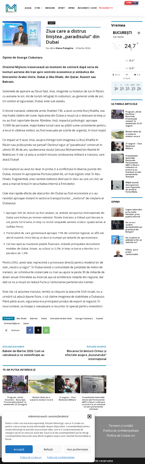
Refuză (48, 449)
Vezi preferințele (77, 449)
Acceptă (19, 449)
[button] (89, 416)
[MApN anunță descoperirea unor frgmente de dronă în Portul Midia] (117, 185)
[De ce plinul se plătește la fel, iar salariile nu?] (117, 240)
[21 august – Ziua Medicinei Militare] (67, 384)
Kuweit (99, 318)
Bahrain (34, 318)
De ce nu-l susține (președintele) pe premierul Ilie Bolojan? (134, 227)
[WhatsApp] (46, 330)
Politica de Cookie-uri (31, 457)
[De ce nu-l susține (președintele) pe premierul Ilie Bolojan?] (117, 225)
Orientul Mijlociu (12, 323)
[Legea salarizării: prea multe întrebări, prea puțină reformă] (117, 212)
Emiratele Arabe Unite (61, 318)
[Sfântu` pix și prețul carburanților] (117, 252)
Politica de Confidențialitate (61, 457)
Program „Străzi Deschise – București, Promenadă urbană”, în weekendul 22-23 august (15, 401)
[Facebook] (29, 330)
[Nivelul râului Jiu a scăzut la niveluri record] (41, 384)
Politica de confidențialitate (121, 431)
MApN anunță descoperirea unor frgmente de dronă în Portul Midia (133, 187)
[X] (38, 330)
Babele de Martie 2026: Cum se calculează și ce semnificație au (23, 353)
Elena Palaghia (64, 48)
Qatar (26, 323)
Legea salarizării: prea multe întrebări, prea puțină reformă (134, 213)
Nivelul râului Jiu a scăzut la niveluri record (41, 398)
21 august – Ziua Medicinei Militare (67, 398)
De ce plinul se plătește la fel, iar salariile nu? (134, 239)
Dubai (44, 318)
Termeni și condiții (121, 426)
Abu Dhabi (22, 318)
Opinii (51, 23)
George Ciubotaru (84, 318)
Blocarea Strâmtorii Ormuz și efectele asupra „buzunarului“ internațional (85, 355)
